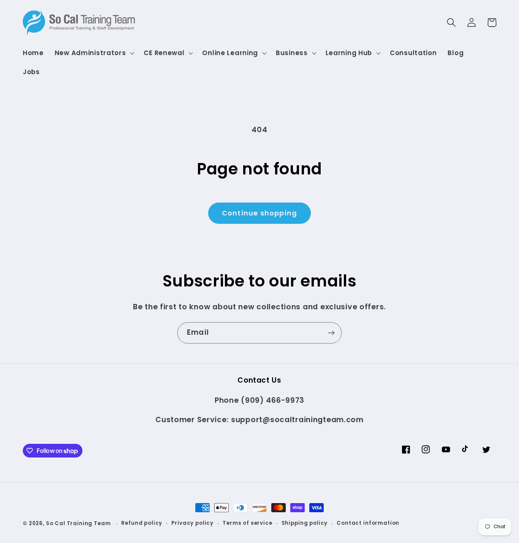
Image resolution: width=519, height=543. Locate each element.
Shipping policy (305, 523)
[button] (93, 53)
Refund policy (141, 523)
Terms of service (247, 523)
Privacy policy (192, 523)
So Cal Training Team (79, 523)
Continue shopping (259, 213)
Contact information (368, 523)
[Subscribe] (331, 333)
